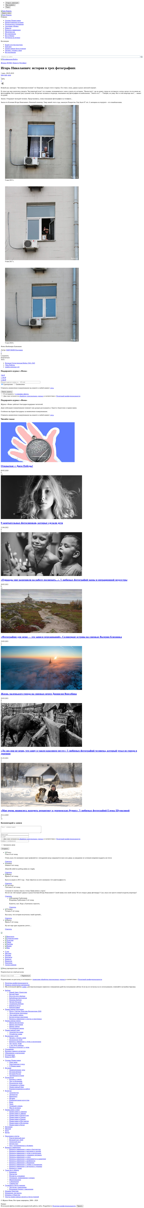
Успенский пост (15, 1142)
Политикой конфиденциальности (68, 396)
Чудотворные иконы (16, 1028)
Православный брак (16, 1087)
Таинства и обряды (12, 1170)
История (8, 1068)
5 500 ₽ (3, 380)
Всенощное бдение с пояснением (21, 1189)
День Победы (10, 365)
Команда (8, 959)
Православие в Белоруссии (19, 1115)
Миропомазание (15, 1180)
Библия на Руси (15, 1005)
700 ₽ (3, 375)
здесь (52, 388)
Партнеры (8, 963)
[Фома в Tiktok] (8, 942)
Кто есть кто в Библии (17, 996)
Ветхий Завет (14, 994)
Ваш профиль (10, 5)
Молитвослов (10, 32)
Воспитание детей (11, 1036)
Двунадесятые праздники (18, 1013)
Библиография (14, 1007)
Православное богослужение (15, 48)
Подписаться (26, 976)
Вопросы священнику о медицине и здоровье (25, 1166)
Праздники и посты (12, 1136)
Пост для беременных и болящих (21, 1145)
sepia (9, 75)
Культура (8, 1091)
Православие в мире (12, 1110)
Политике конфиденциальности (64, 1206)
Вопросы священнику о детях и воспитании (25, 1042)
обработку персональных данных (31, 396)
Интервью (8, 1127)
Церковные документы (13, 1193)
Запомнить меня (9, 845)
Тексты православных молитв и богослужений (22, 1197)
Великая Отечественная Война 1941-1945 (20, 363)
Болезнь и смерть (15, 1079)
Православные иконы (13, 1021)
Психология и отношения (14, 24)
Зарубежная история (16, 1075)
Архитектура (14, 1093)
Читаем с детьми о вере (13, 50)
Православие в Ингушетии (19, 1121)
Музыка (12, 1098)
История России (15, 1074)
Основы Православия (13, 20)
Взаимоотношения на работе (19, 1089)
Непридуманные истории (14, 22)
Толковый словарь (15, 1106)
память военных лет (12, 367)
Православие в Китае (17, 1125)
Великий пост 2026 (16, 1140)
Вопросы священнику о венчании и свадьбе (25, 1151)
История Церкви (15, 1072)
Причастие (13, 1174)
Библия (7, 990)
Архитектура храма (16, 1032)
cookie (24, 987)
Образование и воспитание (15, 1053)
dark (5, 75)
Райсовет (8, 47)
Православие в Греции (17, 1117)
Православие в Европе (17, 1119)
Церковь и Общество (12, 1195)
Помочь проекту (7, 392)
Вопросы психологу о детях (19, 1047)
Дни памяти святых (16, 1015)
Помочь (8, 11)
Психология (9, 1077)
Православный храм (12, 1030)
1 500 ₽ (3, 378)
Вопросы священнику (13, 30)
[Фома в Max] (7, 948)
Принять (80, 1206)
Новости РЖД (10, 1057)
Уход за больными (15, 1081)
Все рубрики (9, 36)
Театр (11, 1104)
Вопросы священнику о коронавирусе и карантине (27, 1159)
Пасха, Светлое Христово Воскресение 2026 (25, 1011)
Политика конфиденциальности (16, 983)
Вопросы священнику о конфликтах (22, 1161)
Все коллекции (10, 52)
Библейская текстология (18, 998)
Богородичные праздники (18, 1017)
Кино (11, 1102)
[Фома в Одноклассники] (11, 938)
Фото (7, 1130)
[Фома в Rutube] (8, 946)
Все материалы (10, 34)
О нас (7, 951)
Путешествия (10, 1055)
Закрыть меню (6, 13)
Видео (7, 1132)
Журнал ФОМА (6, 63)
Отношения (9, 1049)
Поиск (8, 7)
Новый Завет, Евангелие (18, 992)
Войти (15, 59)
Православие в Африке (17, 1113)
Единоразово (8, 384)
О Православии (15, 1066)
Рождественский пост (17, 1138)
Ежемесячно (20, 384)
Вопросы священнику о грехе (20, 1157)
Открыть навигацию (12, 3)
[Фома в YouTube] (9, 944)
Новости (8, 28)
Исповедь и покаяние (17, 1176)
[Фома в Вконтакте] (9, 936)
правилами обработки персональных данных (49, 979)
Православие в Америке (18, 1111)
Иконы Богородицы (16, 1023)
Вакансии (8, 961)
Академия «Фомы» (12, 26)
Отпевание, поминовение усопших (22, 1178)
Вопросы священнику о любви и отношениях (25, 1164)
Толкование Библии (16, 1004)
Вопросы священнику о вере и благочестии (25, 1149)
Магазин (8, 953)
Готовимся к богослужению (15, 1185)
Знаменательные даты (17, 1070)
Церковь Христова (11, 1191)
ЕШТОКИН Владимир (14, 350)
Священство (13, 1183)
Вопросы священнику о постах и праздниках (25, 1019)
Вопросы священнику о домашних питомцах (25, 1155)
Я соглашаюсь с (16, 394)
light (2, 75)
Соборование (14, 1181)
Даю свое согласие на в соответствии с (41, 396)
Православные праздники (14, 1009)
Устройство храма (15, 1034)
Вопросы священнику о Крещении (21, 1163)
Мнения (8, 1129)
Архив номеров (10, 965)
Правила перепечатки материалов (17, 985)
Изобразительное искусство (19, 1100)
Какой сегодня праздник (14, 45)
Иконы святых (14, 1026)
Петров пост (13, 1144)
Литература (13, 1094)
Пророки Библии (15, 1000)
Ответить (8, 861)
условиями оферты (22, 394)
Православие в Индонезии (18, 1123)
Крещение (13, 1172)
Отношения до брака (16, 1085)
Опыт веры (13, 1062)
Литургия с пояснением (17, 1187)
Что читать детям (15, 1043)
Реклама (8, 955)
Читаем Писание (15, 1002)
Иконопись (13, 1096)
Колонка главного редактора (15, 1051)
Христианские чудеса (17, 1064)
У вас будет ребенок (16, 1045)
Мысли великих (15, 1108)
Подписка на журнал (12, 37)
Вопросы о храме (15, 1168)
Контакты (8, 957)
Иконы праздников (16, 1024)
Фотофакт (22, 63)
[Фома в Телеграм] (9, 940)
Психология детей (15, 1040)
